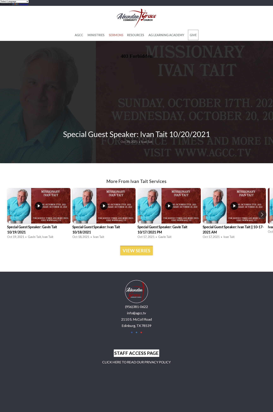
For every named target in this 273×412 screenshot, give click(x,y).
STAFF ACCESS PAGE (136, 353)
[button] (262, 214)
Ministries (96, 35)
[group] (38, 214)
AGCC (79, 35)
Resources (136, 35)
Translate (23, 4)
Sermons (116, 35)
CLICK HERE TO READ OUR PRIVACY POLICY (136, 362)
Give (193, 35)
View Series (136, 250)
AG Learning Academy (166, 35)
